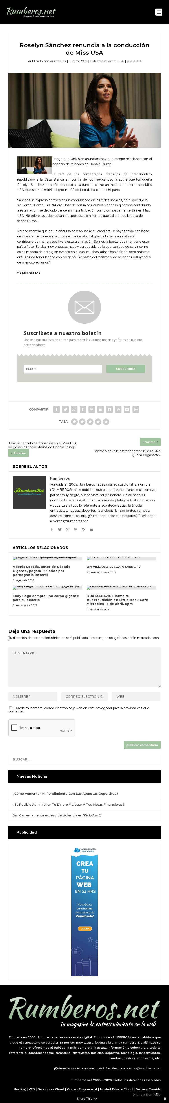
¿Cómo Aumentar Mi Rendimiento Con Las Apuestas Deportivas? (65, 794)
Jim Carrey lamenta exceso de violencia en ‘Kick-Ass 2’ (57, 815)
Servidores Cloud (51, 1089)
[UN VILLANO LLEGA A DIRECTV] (121, 558)
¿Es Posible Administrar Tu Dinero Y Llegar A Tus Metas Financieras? (68, 805)
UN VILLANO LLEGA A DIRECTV (114, 567)
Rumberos (58, 61)
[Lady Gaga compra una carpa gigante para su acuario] (47, 588)
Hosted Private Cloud (116, 1089)
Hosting (20, 1089)
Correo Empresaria (81, 1089)
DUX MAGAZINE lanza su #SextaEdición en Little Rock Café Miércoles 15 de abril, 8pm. (117, 600)
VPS (32, 1089)
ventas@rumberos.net (144, 1068)
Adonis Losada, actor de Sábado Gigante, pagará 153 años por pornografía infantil (41, 571)
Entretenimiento (103, 61)
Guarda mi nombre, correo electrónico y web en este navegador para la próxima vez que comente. (78, 709)
